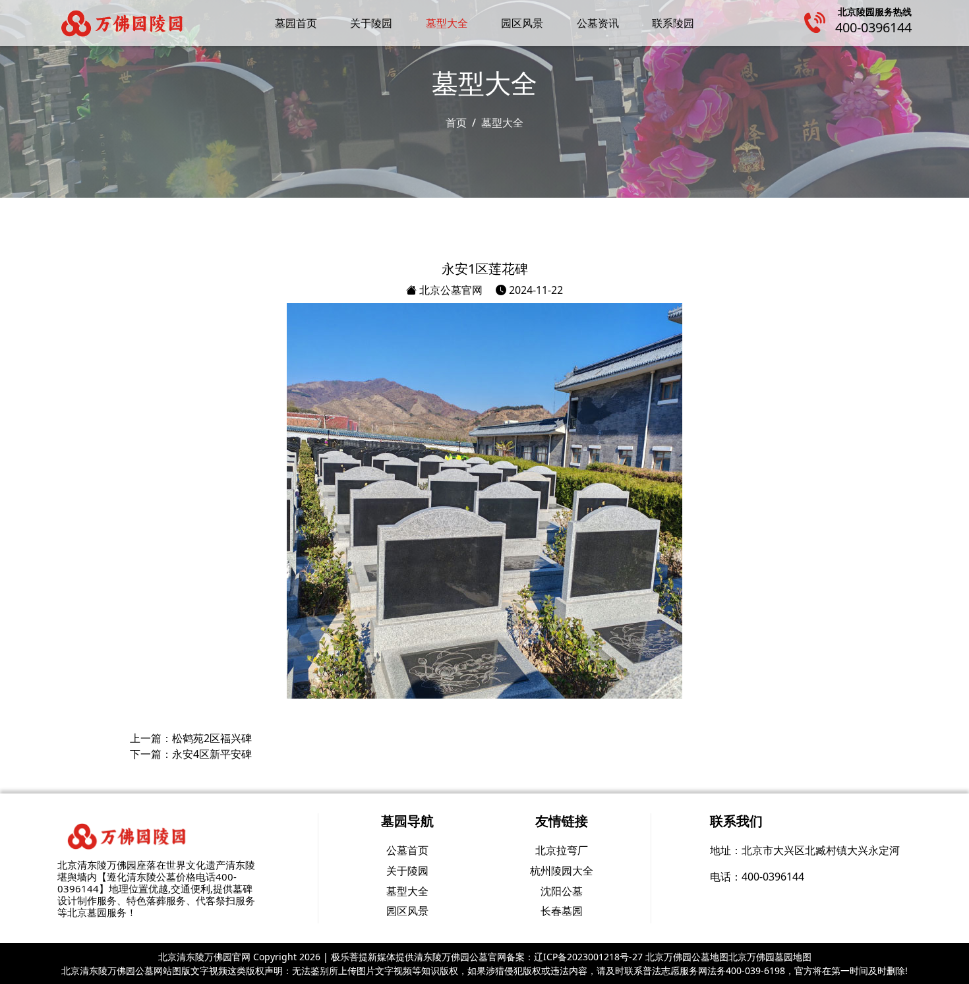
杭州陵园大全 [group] (561, 870)
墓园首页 (296, 23)
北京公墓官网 (450, 290)
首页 (456, 122)
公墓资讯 (598, 23)
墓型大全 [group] (407, 891)
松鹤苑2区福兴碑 (212, 738)
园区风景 (522, 23)
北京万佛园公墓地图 (686, 956)
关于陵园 (371, 23)
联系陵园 (673, 23)
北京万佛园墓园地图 (769, 956)
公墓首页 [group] (407, 850)
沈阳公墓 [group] (562, 891)
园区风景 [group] (407, 911)
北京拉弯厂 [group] (561, 850)
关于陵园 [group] (407, 870)
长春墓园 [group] (562, 911)
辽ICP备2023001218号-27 (588, 956)
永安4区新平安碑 (212, 754)
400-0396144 (873, 27)
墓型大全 (447, 23)
